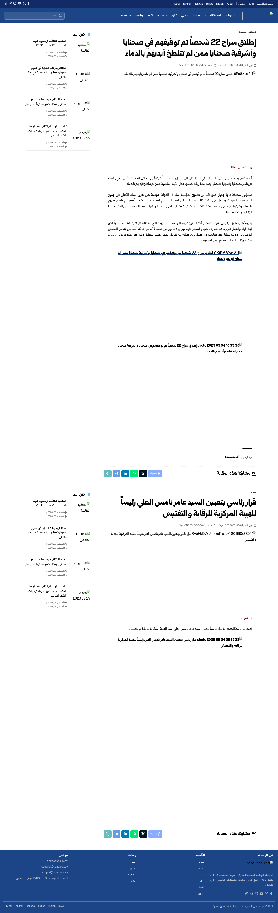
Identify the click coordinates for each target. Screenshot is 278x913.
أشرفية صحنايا (232, 457)
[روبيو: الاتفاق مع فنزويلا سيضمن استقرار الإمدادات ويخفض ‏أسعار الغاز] (81, 107)
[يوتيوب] (19, 3)
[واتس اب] (6, 3)
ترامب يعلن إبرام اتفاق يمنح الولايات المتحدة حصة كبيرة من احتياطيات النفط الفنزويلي (47, 131)
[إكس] (24, 3)
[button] (34, 16)
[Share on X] (143, 473)
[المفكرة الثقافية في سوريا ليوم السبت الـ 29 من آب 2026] (81, 48)
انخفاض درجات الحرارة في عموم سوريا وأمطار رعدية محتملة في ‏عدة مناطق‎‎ (47, 72)
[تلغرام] (10, 3)
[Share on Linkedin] (125, 473)
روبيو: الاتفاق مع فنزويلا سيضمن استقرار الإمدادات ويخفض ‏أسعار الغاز (46, 102)
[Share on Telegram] (116, 473)
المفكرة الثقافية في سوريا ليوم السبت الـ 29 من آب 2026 (50, 43)
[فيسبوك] (28, 3)
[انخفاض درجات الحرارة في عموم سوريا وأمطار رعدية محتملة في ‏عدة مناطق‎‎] (81, 78)
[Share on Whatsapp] (134, 473)
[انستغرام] (14, 3)
